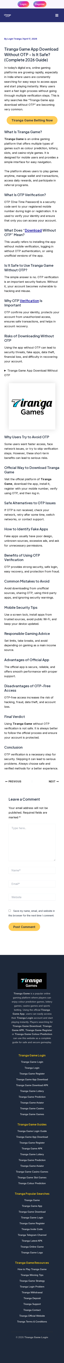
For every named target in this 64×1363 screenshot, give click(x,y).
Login (23, 4)
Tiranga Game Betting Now (32, 120)
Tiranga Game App (32, 1206)
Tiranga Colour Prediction (32, 1183)
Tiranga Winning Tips (32, 1275)
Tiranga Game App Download (32, 1079)
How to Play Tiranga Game (32, 1269)
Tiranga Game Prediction (32, 1096)
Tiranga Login (32, 1067)
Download (33, 230)
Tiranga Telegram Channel (32, 1235)
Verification (29, 300)
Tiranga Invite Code (32, 1229)
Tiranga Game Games (32, 1114)
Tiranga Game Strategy (32, 1280)
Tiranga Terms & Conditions (32, 1321)
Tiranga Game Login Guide (32, 1131)
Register (40, 4)
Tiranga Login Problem (32, 1286)
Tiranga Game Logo (32, 1252)
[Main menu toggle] (57, 15)
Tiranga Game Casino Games (32, 1171)
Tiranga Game (32, 1200)
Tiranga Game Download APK (32, 1085)
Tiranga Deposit (32, 1298)
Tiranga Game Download (32, 1211)
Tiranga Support (32, 1304)
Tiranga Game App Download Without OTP (31, 373)
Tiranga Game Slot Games (32, 1177)
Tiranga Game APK (32, 1148)
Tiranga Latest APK (32, 1240)
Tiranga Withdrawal (32, 1292)
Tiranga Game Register (32, 1073)
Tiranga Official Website (32, 1315)
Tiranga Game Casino (32, 1108)
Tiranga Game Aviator (32, 1102)
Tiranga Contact (32, 1310)
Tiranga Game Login (32, 1061)
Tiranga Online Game (32, 1246)
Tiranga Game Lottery (32, 1091)
